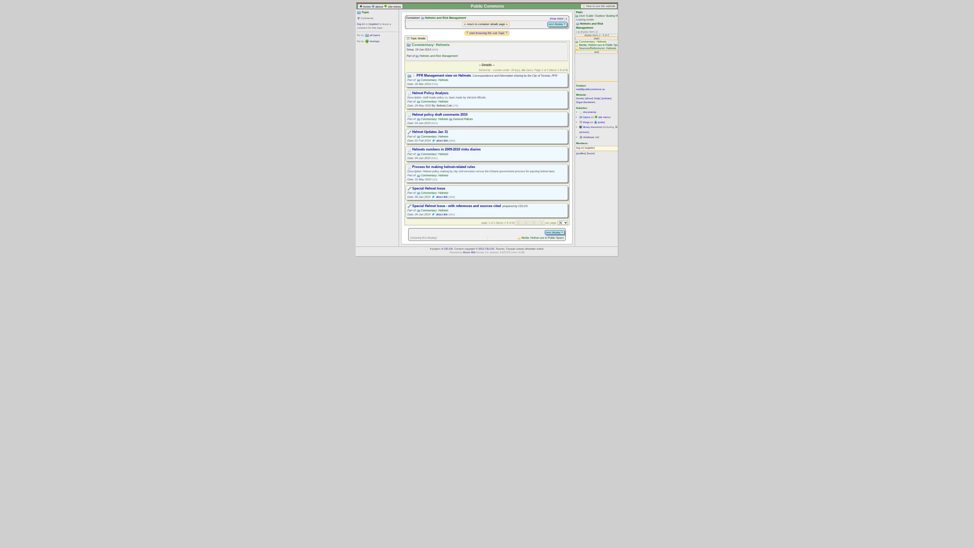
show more (556, 18)
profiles (581, 153)
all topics (375, 35)
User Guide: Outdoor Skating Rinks (601, 15)
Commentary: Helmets (434, 79)
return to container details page (486, 24)
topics (586, 117)
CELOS (448, 248)
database (588, 137)
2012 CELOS (486, 248)
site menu (394, 6)
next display (556, 24)
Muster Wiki (469, 252)
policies (606, 98)
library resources (592, 127)
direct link (442, 140)
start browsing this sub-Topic (487, 33)
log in (361, 24)
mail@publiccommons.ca (590, 89)
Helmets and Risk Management (445, 17)
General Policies (463, 119)
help (597, 98)
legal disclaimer (586, 102)
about (379, 6)
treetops (374, 41)
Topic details (418, 38)
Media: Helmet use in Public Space (542, 237)
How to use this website (600, 6)
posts (601, 122)
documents (589, 112)
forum (590, 153)
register (373, 24)
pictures (583, 132)
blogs (586, 122)
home (367, 6)
